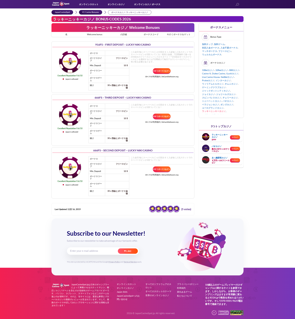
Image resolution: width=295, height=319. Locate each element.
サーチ (237, 4)
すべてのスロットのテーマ (158, 291)
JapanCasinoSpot (62, 12)
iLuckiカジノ (232, 73)
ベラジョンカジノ (210, 104)
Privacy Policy (114, 262)
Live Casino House (211, 77)
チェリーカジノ (230, 97)
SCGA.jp (214, 297)
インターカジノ (223, 80)
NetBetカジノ (227, 77)
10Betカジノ (208, 70)
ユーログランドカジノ (213, 108)
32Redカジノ (221, 70)
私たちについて (184, 295)
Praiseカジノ (208, 80)
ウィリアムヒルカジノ (213, 83)
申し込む (128, 251)
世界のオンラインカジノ (157, 295)
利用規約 (181, 288)
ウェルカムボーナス (211, 54)
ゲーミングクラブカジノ (214, 87)
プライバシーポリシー (188, 284)
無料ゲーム (219, 44)
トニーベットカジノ (211, 101)
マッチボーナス (209, 51)
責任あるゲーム (184, 291)
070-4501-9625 (229, 300)
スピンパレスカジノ (211, 97)
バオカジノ (228, 101)
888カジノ (234, 70)
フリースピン (224, 51)
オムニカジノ (231, 83)
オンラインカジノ (116, 4)
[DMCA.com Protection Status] (223, 313)
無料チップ (207, 44)
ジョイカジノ (208, 94)
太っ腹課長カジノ (220, 157)
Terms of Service (130, 262)
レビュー (235, 137)
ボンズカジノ (226, 104)
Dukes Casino (218, 73)
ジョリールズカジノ (226, 94)
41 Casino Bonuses (90, 12)
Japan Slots (122, 291)
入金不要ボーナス (229, 47)
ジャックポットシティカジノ (216, 90)
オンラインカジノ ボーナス (147, 4)
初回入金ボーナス (210, 47)
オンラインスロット (88, 4)
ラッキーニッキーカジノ (220, 135)
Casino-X (206, 73)
